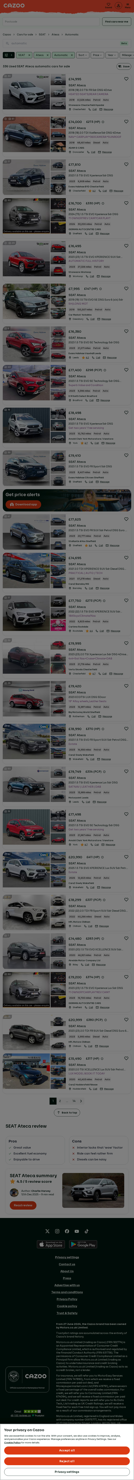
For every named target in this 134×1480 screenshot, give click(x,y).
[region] (67, 1452)
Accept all (67, 1450)
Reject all (67, 1461)
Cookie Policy (12, 1442)
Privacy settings (67, 1472)
